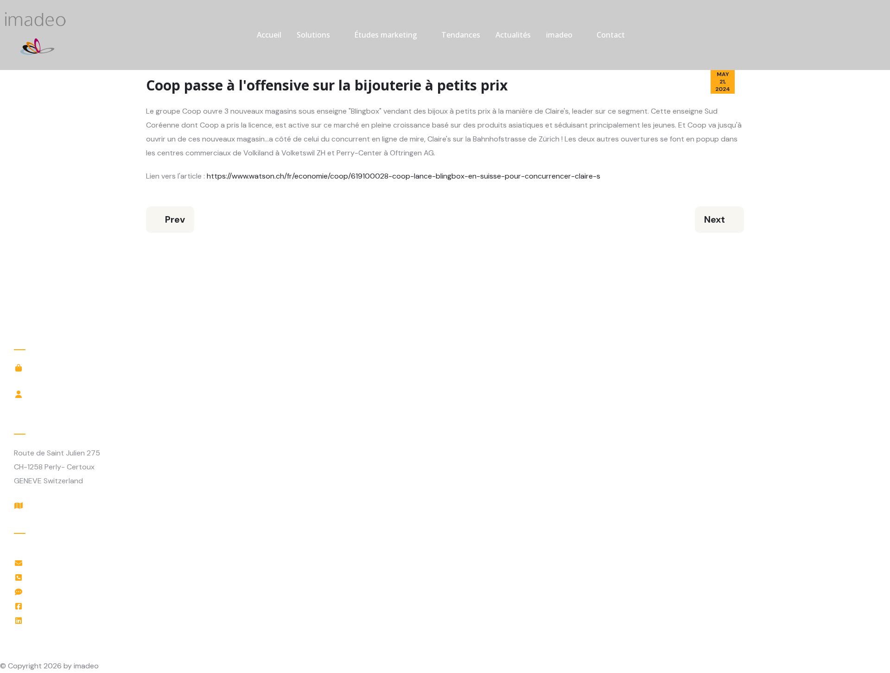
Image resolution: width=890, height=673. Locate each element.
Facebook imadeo (62, 606)
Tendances (460, 35)
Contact (611, 35)
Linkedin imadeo (58, 620)
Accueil (269, 35)
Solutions (313, 35)
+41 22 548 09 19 (60, 577)
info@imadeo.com (62, 563)
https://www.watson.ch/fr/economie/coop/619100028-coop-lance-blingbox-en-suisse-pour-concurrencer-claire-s (403, 176)
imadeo (559, 35)
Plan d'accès (53, 505)
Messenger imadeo (63, 591)
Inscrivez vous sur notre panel (82, 380)
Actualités (513, 35)
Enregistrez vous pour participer (86, 406)
